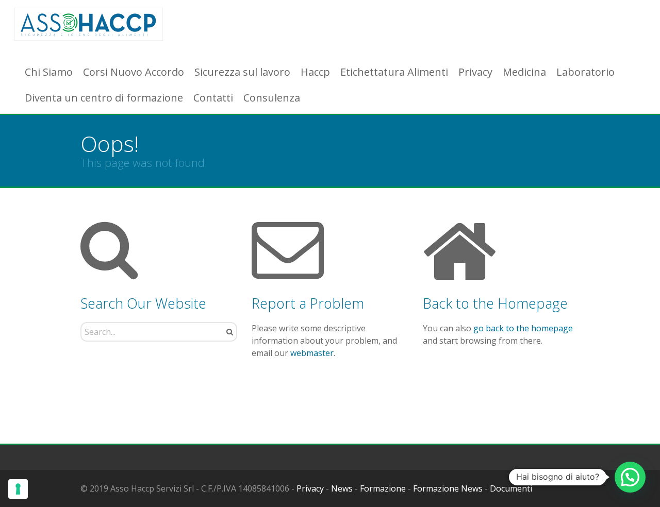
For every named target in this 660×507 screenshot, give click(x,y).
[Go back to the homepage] (88, 24)
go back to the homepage (523, 328)
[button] (630, 477)
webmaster (312, 353)
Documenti (511, 488)
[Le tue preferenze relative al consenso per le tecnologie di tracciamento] (18, 489)
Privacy (310, 488)
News (342, 488)
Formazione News (448, 488)
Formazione (383, 488)
